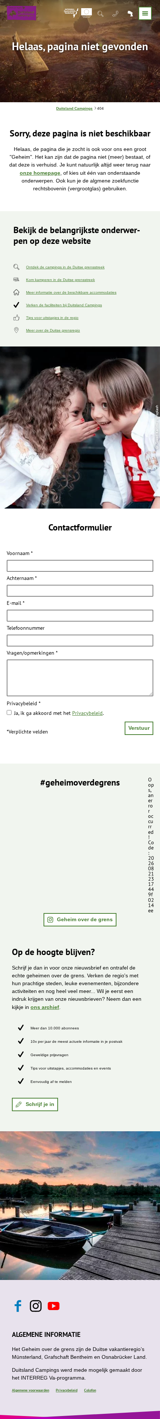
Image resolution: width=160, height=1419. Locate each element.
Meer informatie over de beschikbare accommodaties (71, 292)
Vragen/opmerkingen (32, 653)
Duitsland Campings (74, 108)
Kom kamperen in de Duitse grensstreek (60, 280)
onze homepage (40, 173)
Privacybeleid (24, 704)
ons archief (45, 1007)
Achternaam (22, 578)
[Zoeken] (101, 13)
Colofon (90, 1390)
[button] (80, 919)
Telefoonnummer (26, 628)
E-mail (16, 603)
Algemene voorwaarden (30, 1390)
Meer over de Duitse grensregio (53, 330)
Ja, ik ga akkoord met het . (59, 713)
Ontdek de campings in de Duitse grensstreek (65, 267)
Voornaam (20, 553)
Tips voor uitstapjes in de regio (52, 318)
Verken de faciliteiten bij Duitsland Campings (64, 305)
